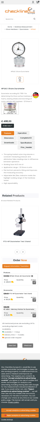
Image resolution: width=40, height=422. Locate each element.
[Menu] (2, 2)
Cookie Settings (7, 420)
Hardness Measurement (23, 27)
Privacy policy (13, 402)
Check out (28, 345)
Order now (7, 126)
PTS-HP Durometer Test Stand (17, 241)
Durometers (24, 29)
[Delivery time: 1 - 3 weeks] (12, 282)
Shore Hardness (12, 29)
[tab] (7, 133)
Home (10, 27)
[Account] (33, 2)
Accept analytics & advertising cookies (21, 410)
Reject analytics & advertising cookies (20, 415)
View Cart (12, 345)
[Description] (32, 276)
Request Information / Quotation (16, 266)
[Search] (34, 19)
